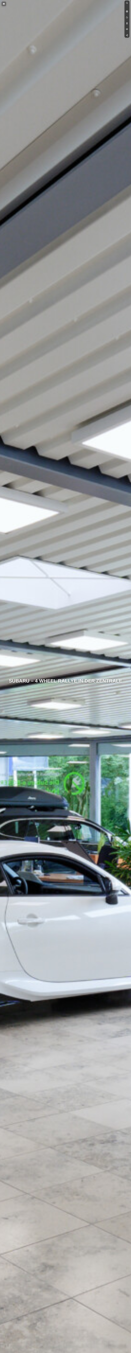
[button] (126, 11)
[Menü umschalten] (4, 4)
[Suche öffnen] (126, 2)
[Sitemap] (126, 23)
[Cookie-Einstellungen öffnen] (126, 17)
